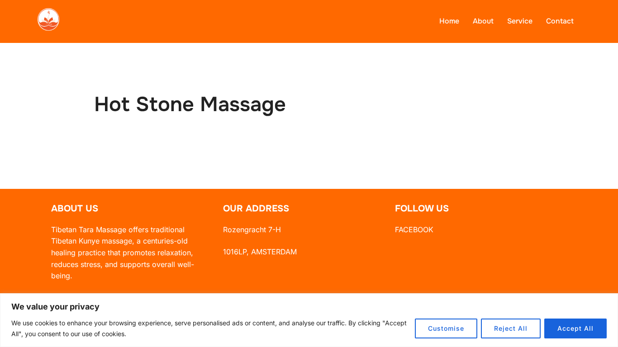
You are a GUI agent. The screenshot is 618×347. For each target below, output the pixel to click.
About (483, 21)
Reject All (511, 328)
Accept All (575, 328)
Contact (560, 21)
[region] (309, 320)
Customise (446, 328)
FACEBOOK (414, 229)
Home (449, 21)
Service (519, 21)
